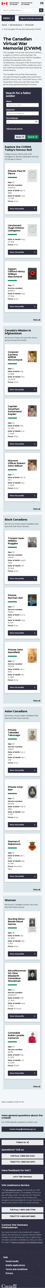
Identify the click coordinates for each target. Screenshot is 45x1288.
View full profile (17, 209)
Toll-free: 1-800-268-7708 (22, 1210)
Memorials (29, 25)
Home (4, 25)
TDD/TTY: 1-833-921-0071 (22, 1162)
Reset (18, 137)
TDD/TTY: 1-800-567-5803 (22, 1216)
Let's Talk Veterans (22, 1177)
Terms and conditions (17, 1269)
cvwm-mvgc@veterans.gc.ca (22, 1129)
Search (31, 137)
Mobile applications (15, 1265)
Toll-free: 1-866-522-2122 (22, 1156)
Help (5, 1257)
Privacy (9, 1273)
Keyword (10, 110)
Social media (12, 1261)
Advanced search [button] (14, 129)
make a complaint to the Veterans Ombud (27, 1242)
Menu (7, 18)
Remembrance (16, 25)
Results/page (12, 118)
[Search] (41, 10)
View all (36, 320)
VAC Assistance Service (13, 1190)
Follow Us (25, 1143)
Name (9, 101)
